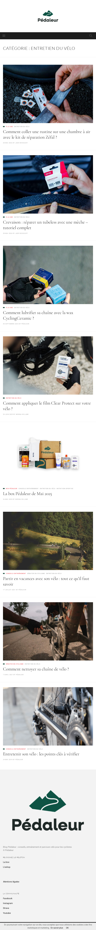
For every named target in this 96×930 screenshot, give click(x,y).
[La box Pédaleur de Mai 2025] (48, 456)
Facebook (7, 898)
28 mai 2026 (7, 143)
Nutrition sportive (65, 488)
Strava (6, 908)
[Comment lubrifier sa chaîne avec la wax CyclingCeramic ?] (48, 275)
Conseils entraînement (28, 488)
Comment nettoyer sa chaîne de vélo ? (36, 669)
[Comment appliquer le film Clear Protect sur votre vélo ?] (48, 365)
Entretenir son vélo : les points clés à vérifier (41, 754)
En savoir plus (57, 928)
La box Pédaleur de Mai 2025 (27, 493)
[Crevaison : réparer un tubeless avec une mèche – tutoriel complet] (48, 184)
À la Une (9, 126)
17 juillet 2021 (9, 590)
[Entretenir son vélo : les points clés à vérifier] (48, 716)
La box (6, 862)
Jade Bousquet (21, 143)
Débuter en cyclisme (36, 573)
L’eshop (6, 867)
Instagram (8, 903)
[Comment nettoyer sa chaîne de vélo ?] (48, 631)
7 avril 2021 (8, 674)
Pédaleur (25, 324)
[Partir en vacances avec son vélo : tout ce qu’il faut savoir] (48, 541)
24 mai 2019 (7, 759)
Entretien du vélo (22, 126)
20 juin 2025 (8, 414)
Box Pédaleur (11, 488)
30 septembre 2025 (10, 324)
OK (67, 928)
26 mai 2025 (7, 499)
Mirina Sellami (22, 414)
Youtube (7, 913)
